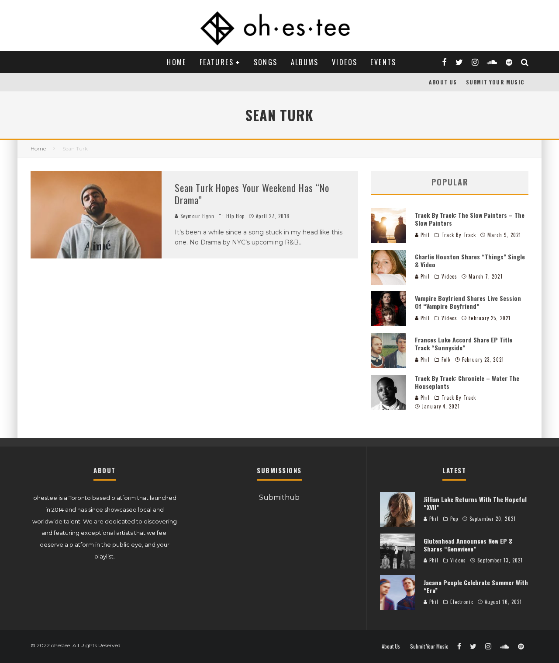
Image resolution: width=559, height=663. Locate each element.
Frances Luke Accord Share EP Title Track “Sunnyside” (463, 343)
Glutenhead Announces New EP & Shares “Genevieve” (468, 544)
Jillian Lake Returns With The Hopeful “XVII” (475, 503)
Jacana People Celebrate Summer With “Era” (476, 586)
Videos (344, 62)
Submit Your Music (495, 82)
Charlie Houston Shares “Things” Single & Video (470, 260)
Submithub (279, 497)
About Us (443, 82)
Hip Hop (235, 216)
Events (383, 62)
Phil (424, 234)
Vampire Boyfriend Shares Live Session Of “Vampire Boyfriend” (468, 302)
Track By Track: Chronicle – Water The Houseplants (467, 382)
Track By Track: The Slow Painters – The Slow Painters (469, 218)
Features (217, 62)
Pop (454, 519)
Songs (266, 62)
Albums (305, 62)
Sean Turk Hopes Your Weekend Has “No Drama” (252, 194)
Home (176, 62)
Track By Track (459, 235)
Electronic (461, 602)
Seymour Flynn (196, 216)
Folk (446, 359)
